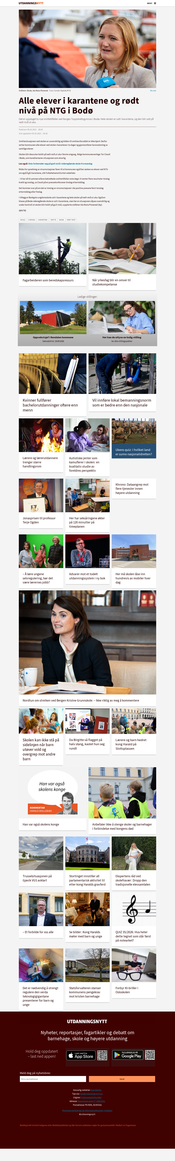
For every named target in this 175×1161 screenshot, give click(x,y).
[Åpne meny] (155, 3)
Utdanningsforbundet (91, 1097)
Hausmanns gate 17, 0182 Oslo (91, 1101)
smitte (53, 220)
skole (22, 220)
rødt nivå (71, 220)
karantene (43, 220)
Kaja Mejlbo (96, 1090)
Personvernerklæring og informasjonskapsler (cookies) (87, 1110)
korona (31, 220)
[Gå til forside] (31, 3)
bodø (61, 220)
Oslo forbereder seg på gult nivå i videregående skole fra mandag (60, 163)
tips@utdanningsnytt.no (91, 1093)
